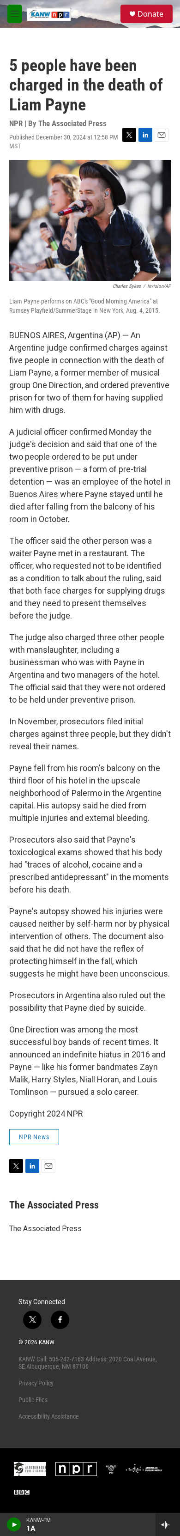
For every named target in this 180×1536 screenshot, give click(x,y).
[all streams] (168, 1524)
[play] (14, 1524)
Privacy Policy (36, 1383)
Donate (150, 14)
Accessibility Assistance (48, 1416)
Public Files (33, 1399)
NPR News (34, 1137)
